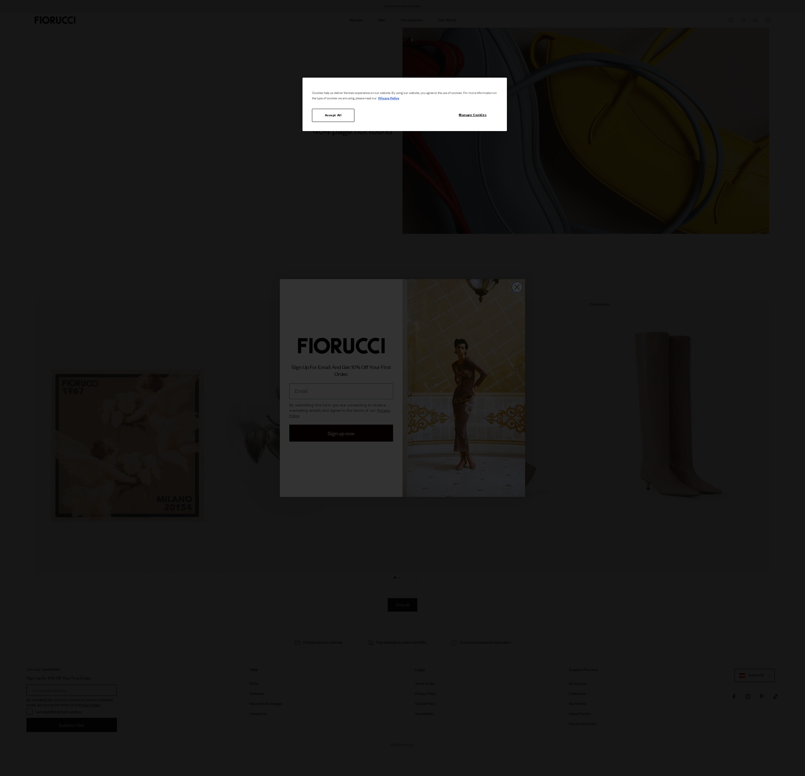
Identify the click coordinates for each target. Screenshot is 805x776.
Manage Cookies (472, 114)
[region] (405, 104)
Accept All (333, 115)
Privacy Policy (388, 98)
